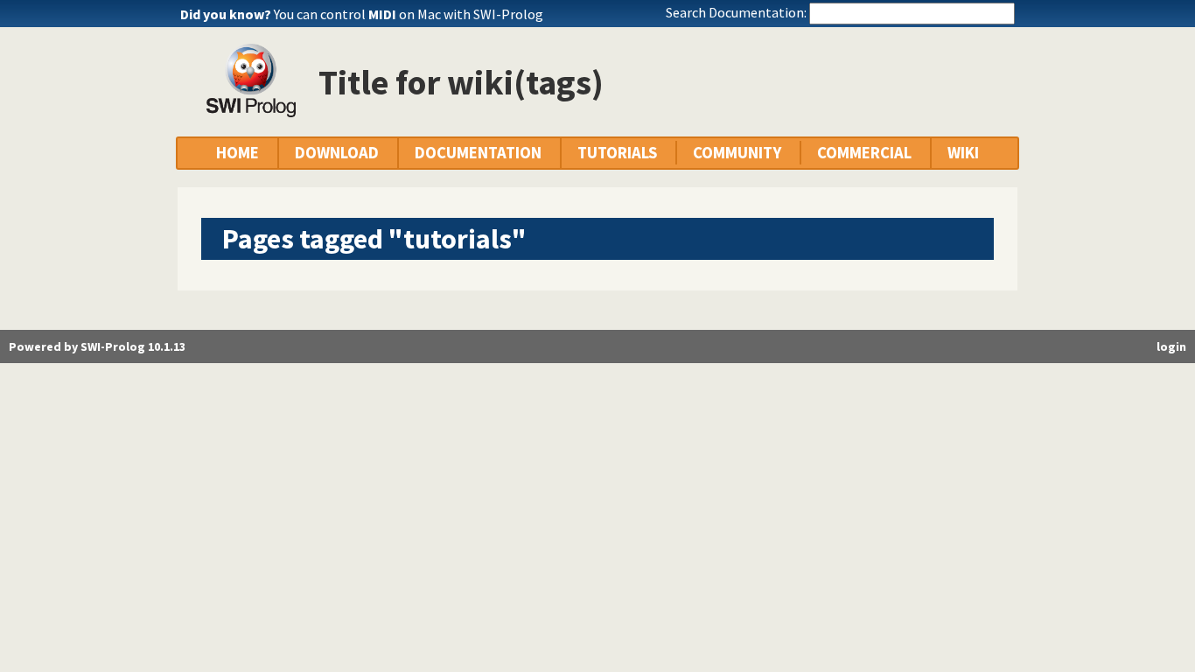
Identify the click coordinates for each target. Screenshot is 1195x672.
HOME (237, 153)
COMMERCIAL (864, 153)
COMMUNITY (737, 153)
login (1171, 346)
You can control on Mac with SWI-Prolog (408, 14)
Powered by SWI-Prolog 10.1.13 (97, 346)
